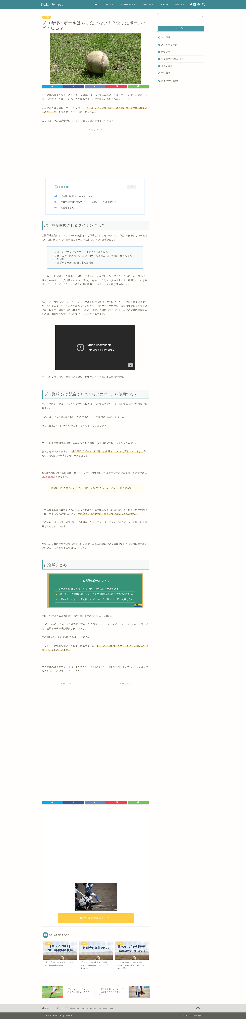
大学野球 (164, 4)
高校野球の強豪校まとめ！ (96, 917)
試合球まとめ (67, 207)
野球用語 (109, 4)
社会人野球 (179, 4)
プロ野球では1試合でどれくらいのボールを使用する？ (89, 202)
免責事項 (69, 1015)
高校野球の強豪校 (128, 4)
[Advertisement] (95, 152)
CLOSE (131, 186)
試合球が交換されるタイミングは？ (79, 196)
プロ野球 (46, 17)
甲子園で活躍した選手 (172, 59)
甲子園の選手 (148, 4)
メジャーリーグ (169, 44)
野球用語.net (51, 4)
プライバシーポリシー (52, 1015)
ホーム (96, 4)
